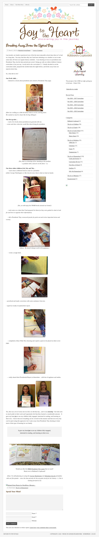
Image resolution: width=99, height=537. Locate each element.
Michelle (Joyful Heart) (24, 50)
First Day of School (74, 165)
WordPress (86, 534)
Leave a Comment (37, 50)
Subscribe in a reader (72, 89)
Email (33, 517)
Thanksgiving (72, 152)
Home (6, 4)
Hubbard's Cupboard (73, 121)
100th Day (72, 142)
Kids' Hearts (72, 133)
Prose (64, 534)
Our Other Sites (19, 5)
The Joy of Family (72, 127)
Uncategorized (71, 179)
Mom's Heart (72, 136)
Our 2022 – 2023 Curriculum (75, 111)
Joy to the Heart (26, 28)
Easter (70, 149)
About (12, 4)
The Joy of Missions (73, 175)
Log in (93, 534)
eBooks (26, 5)
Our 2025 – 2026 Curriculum (75, 101)
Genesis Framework (75, 534)
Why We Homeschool (75, 171)
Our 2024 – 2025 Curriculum (75, 105)
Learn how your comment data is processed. (43, 527)
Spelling (71, 168)
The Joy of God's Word (73, 130)
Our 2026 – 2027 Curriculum (75, 98)
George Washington (36, 476)
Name (33, 513)
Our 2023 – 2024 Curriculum (75, 108)
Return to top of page (11, 534)
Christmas (71, 145)
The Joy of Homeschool (22, 488)
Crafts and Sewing (74, 158)
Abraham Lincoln (50, 476)
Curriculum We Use (74, 162)
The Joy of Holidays (73, 140)
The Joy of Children (73, 124)
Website (34, 521)
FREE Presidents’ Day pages (36, 469)
